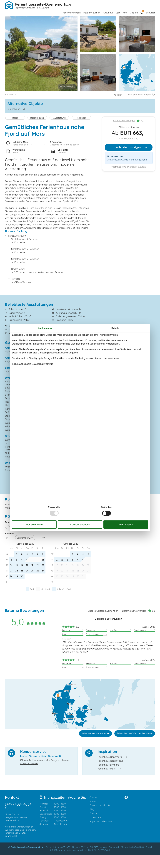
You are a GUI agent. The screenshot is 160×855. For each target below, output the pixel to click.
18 (32, 565)
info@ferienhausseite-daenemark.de (16, 819)
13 (43, 559)
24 (27, 570)
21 (11, 570)
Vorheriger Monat (7, 538)
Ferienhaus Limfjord (108, 764)
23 (22, 570)
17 (27, 565)
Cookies (93, 797)
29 (16, 576)
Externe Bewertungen (124, 120)
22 (16, 570)
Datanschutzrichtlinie (42, 364)
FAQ (92, 809)
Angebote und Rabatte (101, 821)
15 (17, 565)
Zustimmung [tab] (45, 328)
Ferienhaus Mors (106, 768)
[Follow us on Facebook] (126, 797)
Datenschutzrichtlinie (100, 805)
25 (32, 570)
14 (11, 565)
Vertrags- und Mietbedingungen (128, 166)
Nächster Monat (43, 538)
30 (21, 576)
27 (43, 570)
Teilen (119, 94)
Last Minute (122, 12)
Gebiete (134, 12)
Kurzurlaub (107, 12)
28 (11, 576)
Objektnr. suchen (91, 12)
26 (37, 570)
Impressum (95, 817)
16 (22, 565)
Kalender (81, 117)
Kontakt (93, 801)
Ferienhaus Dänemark (110, 756)
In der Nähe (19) (16, 108)
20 (43, 565)
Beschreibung (37, 117)
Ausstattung (59, 117)
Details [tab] (115, 328)
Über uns (94, 813)
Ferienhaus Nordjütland (110, 760)
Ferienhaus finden (72, 12)
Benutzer (150, 12)
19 (38, 565)
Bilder (15, 117)
